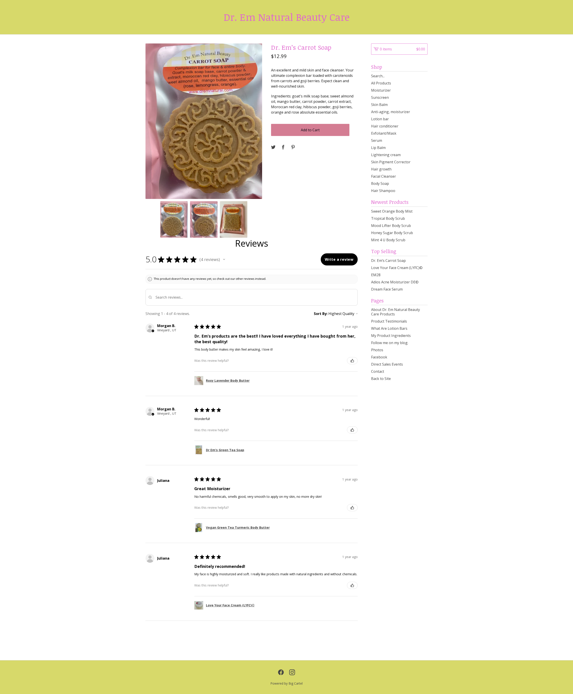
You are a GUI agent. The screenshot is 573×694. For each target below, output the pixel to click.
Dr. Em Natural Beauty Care (287, 17)
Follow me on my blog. (389, 342)
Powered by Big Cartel (286, 683)
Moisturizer (381, 90)
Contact (377, 371)
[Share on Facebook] (283, 147)
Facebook (379, 357)
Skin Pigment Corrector (391, 161)
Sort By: (320, 313)
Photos (377, 349)
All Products (381, 83)
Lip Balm (378, 147)
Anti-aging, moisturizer (390, 111)
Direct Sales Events (387, 364)
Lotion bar (380, 118)
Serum (376, 140)
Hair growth (381, 169)
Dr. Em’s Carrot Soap (388, 260)
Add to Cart (310, 129)
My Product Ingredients (391, 335)
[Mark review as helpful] (352, 360)
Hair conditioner (384, 126)
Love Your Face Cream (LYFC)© (397, 267)
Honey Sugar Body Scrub (392, 232)
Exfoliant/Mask (383, 133)
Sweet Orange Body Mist (392, 211)
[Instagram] (292, 672)
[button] (224, 259)
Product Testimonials (389, 321)
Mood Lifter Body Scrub (391, 225)
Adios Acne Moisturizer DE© (395, 282)
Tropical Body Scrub (388, 218)
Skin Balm (379, 104)
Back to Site (381, 378)
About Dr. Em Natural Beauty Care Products (395, 312)
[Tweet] (273, 147)
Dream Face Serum (387, 289)
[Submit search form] (424, 76)
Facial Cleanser (383, 176)
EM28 (376, 274)
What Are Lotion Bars (389, 328)
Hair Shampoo (383, 190)
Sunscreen (380, 97)
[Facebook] (281, 672)
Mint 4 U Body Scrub (388, 239)
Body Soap (380, 183)
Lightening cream (386, 154)
